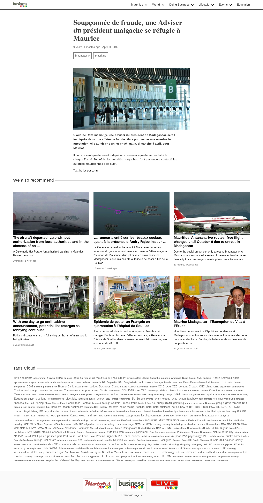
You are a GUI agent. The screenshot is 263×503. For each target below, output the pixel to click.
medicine (227, 420)
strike (34, 452)
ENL (108, 399)
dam (34, 394)
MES (33, 424)
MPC (229, 424)
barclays (158, 382)
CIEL (216, 386)
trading (28, 456)
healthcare (77, 407)
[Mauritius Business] (20, 4)
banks (149, 382)
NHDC (215, 428)
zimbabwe (222, 460)
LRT (186, 415)
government (233, 402)
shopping (185, 444)
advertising (39, 378)
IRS (239, 411)
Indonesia (83, 411)
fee (215, 399)
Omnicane (91, 432)
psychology (195, 436)
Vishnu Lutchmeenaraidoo (101, 460)
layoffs (108, 415)
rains (246, 436)
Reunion (118, 440)
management (42, 420)
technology (168, 452)
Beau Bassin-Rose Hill (196, 382)
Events (223, 4)
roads (132, 440)
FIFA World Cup (226, 399)
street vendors (21, 452)
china (209, 386)
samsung (26, 444)
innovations (122, 411)
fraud (134, 403)
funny (160, 403)
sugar (60, 452)
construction (46, 390)
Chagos (193, 386)
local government (151, 415)
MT (28, 428)
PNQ (35, 436)
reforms (61, 440)
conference (238, 386)
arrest (41, 382)
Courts (103, 390)
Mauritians (138, 420)
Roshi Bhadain (201, 440)
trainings (38, 456)
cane (124, 386)
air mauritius (99, 378)
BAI (120, 382)
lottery (179, 415)
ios (208, 411)
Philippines (183, 432)
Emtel (92, 399)
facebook (192, 398)
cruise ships (173, 390)
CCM (168, 386)
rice (126, 440)
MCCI (176, 420)
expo (174, 398)
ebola (219, 394)
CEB (175, 386)
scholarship (84, 444)
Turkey (81, 456)
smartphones (34, 448)
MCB (169, 420)
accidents (26, 377)
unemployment (123, 456)
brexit (85, 386)
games (188, 403)
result (100, 440)
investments (199, 411)
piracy (238, 432)
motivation (190, 424)
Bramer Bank (66, 386)
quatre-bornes (234, 436)
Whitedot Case (156, 460)
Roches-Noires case (147, 440)
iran (228, 411)
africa (59, 378)
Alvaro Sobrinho (151, 378)
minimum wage (125, 424)
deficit (65, 394)
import (48, 411)
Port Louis (69, 436)
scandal (72, 444)
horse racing (127, 407)
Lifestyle (204, 4)
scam (62, 444)
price (127, 436)
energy (101, 398)
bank (141, 382)
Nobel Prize (236, 428)
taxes (146, 452)
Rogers (176, 440)
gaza (201, 403)
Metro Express (44, 424)
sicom (216, 444)
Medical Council (196, 420)
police (42, 436)
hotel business (162, 407)
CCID (161, 386)
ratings (38, 440)
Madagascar (82, 55)
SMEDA (53, 448)
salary (239, 440)
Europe (140, 398)
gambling (178, 403)
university (147, 456)
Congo (33, 390)
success (51, 452)
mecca (183, 420)
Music (48, 428)
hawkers (56, 407)
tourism (18, 456)
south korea (168, 448)
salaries (229, 440)
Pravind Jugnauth (106, 436)
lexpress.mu (90, 170)
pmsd (28, 436)
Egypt (31, 399)
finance (240, 399)
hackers (41, 407)
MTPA (41, 428)
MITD (138, 424)
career (132, 386)
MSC (16, 428)
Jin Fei (41, 415)
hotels (175, 407)
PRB (120, 436)
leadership (118, 415)
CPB (137, 390)
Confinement (21, 390)
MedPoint (239, 420)
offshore (57, 432)
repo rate (72, 440)
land (89, 415)
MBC (162, 420)
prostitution (157, 436)
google (220, 403)
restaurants (90, 440)
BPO (54, 386)
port (59, 436)
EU (133, 398)
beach (167, 382)
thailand (210, 452)
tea (152, 452)
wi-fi (167, 460)
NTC (30, 432)
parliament (142, 432)
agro (76, 378)
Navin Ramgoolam (126, 428)
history (103, 407)
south (142, 448)
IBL (218, 407)
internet (146, 411)
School (111, 444)
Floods (70, 403)
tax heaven (136, 452)
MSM (22, 428)
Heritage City (91, 407)
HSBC (205, 407)
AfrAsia (51, 378)
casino (153, 386)
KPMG (82, 415)
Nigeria (224, 428)
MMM (149, 424)
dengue (74, 394)
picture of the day (223, 432)
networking (180, 428)
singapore (226, 444)
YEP (213, 460)
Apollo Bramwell (222, 378)
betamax (215, 382)
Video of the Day (70, 460)
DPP (144, 394)
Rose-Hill (186, 440)
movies (201, 424)
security (142, 444)
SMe (45, 448)
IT (22, 415)
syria (97, 452)
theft (218, 452)
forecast (96, 403)
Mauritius (137, 4)
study (41, 452)
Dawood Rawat (46, 394)
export (182, 398)
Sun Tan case (72, 452)
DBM (57, 394)
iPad (213, 411)
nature (110, 428)
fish (32, 403)
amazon (165, 378)
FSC (148, 403)
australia (76, 382)
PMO (20, 436)
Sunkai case (87, 452)
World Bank (184, 460)
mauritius (100, 55)
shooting (174, 444)
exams (166, 398)
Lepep (129, 415)
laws (100, 415)
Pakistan (118, 432)
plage (245, 432)
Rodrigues (165, 440)
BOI (224, 382)
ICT (230, 407)
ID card (18, 411)
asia (47, 382)
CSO (184, 390)
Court (95, 390)
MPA (223, 424)
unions (137, 456)
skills (241, 444)
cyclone (25, 394)
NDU (169, 428)
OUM (109, 432)
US (162, 456)
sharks (164, 444)
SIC (210, 444)
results (108, 440)
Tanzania (119, 452)
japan (33, 415)
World (156, 4)
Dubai (185, 394)
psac (178, 436)
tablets (109, 452)
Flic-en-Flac (58, 403)
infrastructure (107, 411)
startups (196, 448)
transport (50, 456)
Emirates (83, 399)
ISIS (244, 411)
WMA (173, 460)
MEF (26, 424)
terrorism (191, 452)
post (92, 436)
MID (76, 424)
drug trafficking (156, 394)
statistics (207, 448)
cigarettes (225, 386)
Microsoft (66, 424)
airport (122, 378)
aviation (87, 382)
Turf (73, 456)
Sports (186, 448)
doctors (114, 394)
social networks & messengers (106, 448)
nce (164, 428)
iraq (234, 411)
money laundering (173, 424)
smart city (20, 448)
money (158, 424)
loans (137, 415)
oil (64, 432)
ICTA (237, 407)
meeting (18, 424)
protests (169, 436)
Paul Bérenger (157, 432)
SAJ (221, 440)
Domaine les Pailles (130, 394)
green (17, 407)
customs (238, 390)
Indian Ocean (68, 411)
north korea (20, 432)
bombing (39, 386)
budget (94, 386)
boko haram (234, 382)
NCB (158, 428)
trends (59, 456)
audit (53, 382)
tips (245, 452)
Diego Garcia (101, 394)
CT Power (193, 390)
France (126, 403)
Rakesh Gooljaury (23, 440)
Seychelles (153, 444)
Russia (214, 440)
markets (115, 420)
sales (17, 444)
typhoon (94, 456)
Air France (85, 378)
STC (223, 448)
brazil (78, 386)
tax (127, 452)
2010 (16, 378)
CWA (17, 394)
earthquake (207, 394)
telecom (180, 452)
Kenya (73, 415)
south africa (154, 448)
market (93, 420)
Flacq (48, 403)
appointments (22, 382)
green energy (28, 407)
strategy (231, 448)
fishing (40, 403)
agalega (68, 378)
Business (105, 386)
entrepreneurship (121, 399)
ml (143, 424)
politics (51, 436)
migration (89, 424)
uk (102, 456)
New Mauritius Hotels (198, 428)
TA (103, 452)
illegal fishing (31, 411)
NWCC (36, 432)
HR (191, 407)
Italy (26, 415)
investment (185, 411)
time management (232, 452)
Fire (27, 403)
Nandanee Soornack (77, 428)
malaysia (223, 415)
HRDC (197, 407)
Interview (157, 411)
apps (33, 382)
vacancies (178, 456)
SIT (235, 444)
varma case (38, 460)
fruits (141, 403)
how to (184, 407)
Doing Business (179, 4)
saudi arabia (40, 444)
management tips (61, 420)
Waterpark (130, 460)
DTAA (177, 394)
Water (120, 460)
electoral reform (56, 399)
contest (58, 390)
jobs (53, 415)
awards (96, 382)
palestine (130, 432)
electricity (71, 398)
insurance (135, 411)
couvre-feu (114, 390)
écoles (232, 394)
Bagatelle (112, 382)
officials (46, 432)
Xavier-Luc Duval (200, 460)
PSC (184, 436)
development (86, 394)
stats (216, 448)
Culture (204, 390)
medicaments (214, 420)
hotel (149, 407)
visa (83, 460)
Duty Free (194, 394)
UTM (168, 456)
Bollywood (19, 386)
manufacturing (80, 420)
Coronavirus (71, 390)
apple (236, 378)
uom (156, 456)
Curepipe (214, 390)
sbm (50, 444)
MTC (33, 428)
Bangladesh (130, 382)
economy (242, 394)
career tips (142, 386)
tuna (67, 456)
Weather (142, 460)
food (77, 403)
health (66, 407)
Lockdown (168, 415)
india (56, 411)
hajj (48, 407)
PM (15, 436)
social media (82, 448)
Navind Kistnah (146, 428)
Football (86, 403)
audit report (63, 382)
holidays (113, 407)
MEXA (57, 424)
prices (136, 436)
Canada (116, 386)
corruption (85, 390)
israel (17, 415)
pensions (171, 432)
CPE (143, 390)
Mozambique (213, 424)
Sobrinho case (66, 448)
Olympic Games (75, 432)
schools (121, 444)
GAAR (168, 403)
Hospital (140, 407)
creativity (153, 390)
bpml (48, 386)
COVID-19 (128, 390)
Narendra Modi (98, 428)
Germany (210, 403)
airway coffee (134, 378)
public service (217, 436)
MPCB (236, 424)
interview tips (170, 411)
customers (226, 390)
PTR (205, 436)
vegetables (52, 460)
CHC (202, 386)
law (95, 415)
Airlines (112, 378)
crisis (162, 390)
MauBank (126, 420)
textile (201, 452)
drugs (169, 394)
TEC (157, 452)
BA (103, 382)
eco (225, 394)
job (47, 415)
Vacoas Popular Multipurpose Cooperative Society (212, 456)
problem (145, 436)
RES (80, 440)
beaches (177, 382)
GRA (244, 403)
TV (87, 456)
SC (56, 444)
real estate (50, 440)
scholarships (99, 444)
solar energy (131, 448)
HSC (212, 407)
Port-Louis (82, 436)
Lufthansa (195, 415)
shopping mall (199, 444)
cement (183, 386)
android (207, 378)
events (149, 399)
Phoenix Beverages (201, 432)
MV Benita (58, 428)
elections (41, 398)
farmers (208, 399)
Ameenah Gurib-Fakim (183, 378)
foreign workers (111, 403)
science (132, 444)
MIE (81, 424)
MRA (244, 424)
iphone (221, 411)
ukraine (109, 456)
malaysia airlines (24, 420)
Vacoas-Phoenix (22, 460)
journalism (63, 415)
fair (201, 399)
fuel (154, 403)
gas (195, 403)
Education (243, 4)
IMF (41, 411)
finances (19, 403)
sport (179, 448)
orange (101, 432)
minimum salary (105, 424)
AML (199, 378)
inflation (94, 411)
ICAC (224, 407)
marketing (104, 420)
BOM (30, 386)
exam (158, 398)
